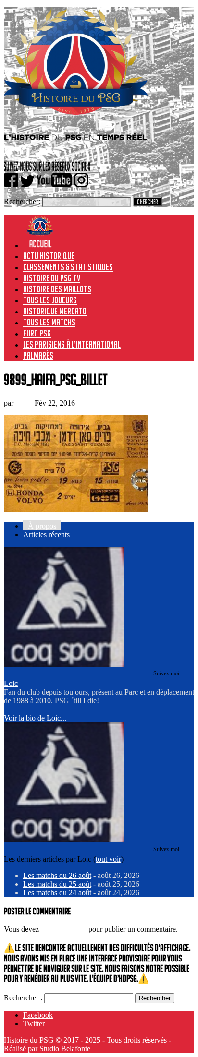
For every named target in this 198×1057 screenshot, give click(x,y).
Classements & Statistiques (68, 267)
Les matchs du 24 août (57, 893)
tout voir (108, 859)
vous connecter (64, 929)
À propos (42, 526)
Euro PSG (37, 333)
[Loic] (64, 664)
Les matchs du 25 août (57, 884)
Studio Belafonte (64, 1049)
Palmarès (38, 355)
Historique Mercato (55, 311)
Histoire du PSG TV (51, 278)
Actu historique (48, 256)
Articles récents (46, 534)
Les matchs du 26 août (57, 875)
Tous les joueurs (50, 300)
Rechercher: (22, 201)
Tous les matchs (49, 322)
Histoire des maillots (57, 289)
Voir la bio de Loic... (35, 718)
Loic (22, 403)
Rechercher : (23, 998)
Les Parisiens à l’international (72, 344)
